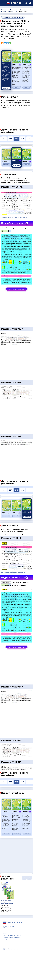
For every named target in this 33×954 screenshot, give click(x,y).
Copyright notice (7, 939)
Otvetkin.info (8, 927)
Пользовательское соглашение (12, 935)
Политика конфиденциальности (12, 937)
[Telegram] (7, 43)
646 (4, 139)
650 (29, 139)
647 (10, 139)
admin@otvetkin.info (9, 926)
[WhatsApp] (10, 43)
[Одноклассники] (2, 43)
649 (22, 139)
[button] (24, 878)
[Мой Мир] (5, 43)
